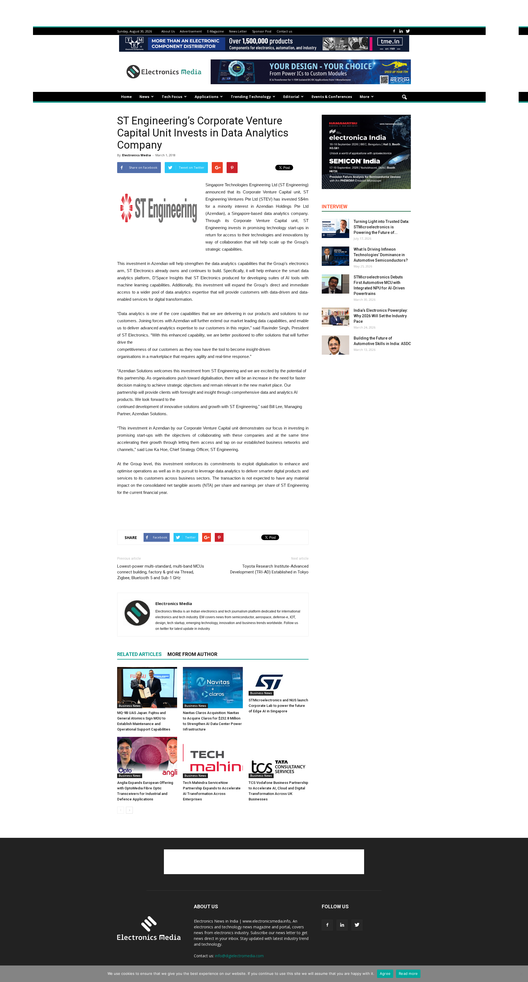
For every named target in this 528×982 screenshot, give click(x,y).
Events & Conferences (332, 96)
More (364, 96)
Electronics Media (136, 155)
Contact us (284, 31)
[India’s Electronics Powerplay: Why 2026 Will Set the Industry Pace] (335, 317)
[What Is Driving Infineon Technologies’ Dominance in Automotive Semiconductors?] (335, 256)
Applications (206, 96)
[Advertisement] (212, 511)
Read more (408, 973)
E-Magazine (215, 31)
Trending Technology (251, 96)
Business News (130, 706)
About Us (168, 31)
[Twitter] (408, 31)
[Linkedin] (401, 31)
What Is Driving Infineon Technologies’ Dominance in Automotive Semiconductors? (381, 254)
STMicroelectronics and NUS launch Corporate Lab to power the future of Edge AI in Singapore (278, 705)
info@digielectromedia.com (239, 955)
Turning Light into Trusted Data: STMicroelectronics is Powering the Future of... (381, 227)
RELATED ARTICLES (139, 654)
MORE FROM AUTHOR (192, 654)
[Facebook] (394, 31)
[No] (521, 973)
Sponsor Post (261, 31)
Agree (385, 973)
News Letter (238, 31)
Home (126, 96)
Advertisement (191, 31)
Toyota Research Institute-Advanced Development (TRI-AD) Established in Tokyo (269, 569)
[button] (404, 97)
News (144, 96)
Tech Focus (172, 96)
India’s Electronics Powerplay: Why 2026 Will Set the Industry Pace (381, 316)
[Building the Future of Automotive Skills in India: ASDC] (335, 345)
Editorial (291, 96)
